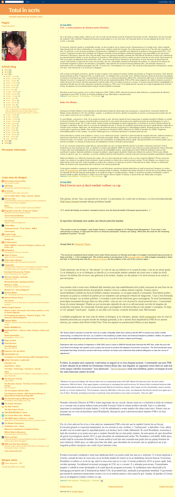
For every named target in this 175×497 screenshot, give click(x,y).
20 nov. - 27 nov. (12, 83)
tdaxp (6, 372)
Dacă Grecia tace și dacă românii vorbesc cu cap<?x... (23, 113)
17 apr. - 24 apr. (11, 115)
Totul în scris (24, 10)
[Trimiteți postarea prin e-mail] (102, 96)
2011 (6, 74)
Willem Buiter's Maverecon (15, 432)
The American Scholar (13, 379)
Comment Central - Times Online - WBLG (20, 228)
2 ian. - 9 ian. (10, 139)
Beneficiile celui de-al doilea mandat (17, 213)
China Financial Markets (14, 216)
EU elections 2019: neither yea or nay (17, 401)
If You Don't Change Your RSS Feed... (17, 287)
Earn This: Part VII (10, 348)
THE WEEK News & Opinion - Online (18, 418)
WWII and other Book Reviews (16, 444)
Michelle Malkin (10, 293)
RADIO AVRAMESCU (12, 327)
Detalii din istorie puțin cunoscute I (16, 193)
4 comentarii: (95, 480)
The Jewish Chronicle (13, 404)
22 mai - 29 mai (11, 107)
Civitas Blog (9, 225)
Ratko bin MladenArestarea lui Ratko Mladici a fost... (22, 111)
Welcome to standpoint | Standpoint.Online (21, 429)
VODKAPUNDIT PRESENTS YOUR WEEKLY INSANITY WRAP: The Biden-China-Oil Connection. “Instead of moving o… (26, 268)
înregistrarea (73, 170)
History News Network (13, 260)
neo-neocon (9, 301)
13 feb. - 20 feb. (11, 126)
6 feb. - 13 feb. (11, 128)
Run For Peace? (10, 388)
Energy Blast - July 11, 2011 (14, 337)
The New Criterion (11, 407)
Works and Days (10, 437)
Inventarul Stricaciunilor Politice (17, 272)
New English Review (12, 307)
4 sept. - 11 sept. (12, 94)
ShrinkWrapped (10, 346)
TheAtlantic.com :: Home (14, 426)
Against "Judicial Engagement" (15, 223)
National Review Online (13, 298)
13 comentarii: (96, 96)
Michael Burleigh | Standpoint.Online (19, 282)
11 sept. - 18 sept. (12, 92)
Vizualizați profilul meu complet (13, 467)
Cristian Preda (10, 234)
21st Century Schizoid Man (15, 181)
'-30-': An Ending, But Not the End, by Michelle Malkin (22, 295)
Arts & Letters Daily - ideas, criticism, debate (22, 196)
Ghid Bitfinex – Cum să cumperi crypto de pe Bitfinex (22, 208)
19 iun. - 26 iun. (11, 100)
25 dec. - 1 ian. (11, 76)
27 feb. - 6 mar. (11, 123)
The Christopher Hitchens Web (16, 391)
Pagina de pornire (116, 486)
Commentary (9, 231)
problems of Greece (99, 259)
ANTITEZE (8, 186)
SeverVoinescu (10, 343)
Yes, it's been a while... (12, 183)
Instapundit (8, 265)
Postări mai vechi (166, 486)
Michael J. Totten (11, 285)
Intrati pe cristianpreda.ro (13, 236)
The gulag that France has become (16, 252)
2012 (6, 72)
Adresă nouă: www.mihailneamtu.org (17, 188)
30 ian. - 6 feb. (11, 130)
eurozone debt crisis (136, 257)
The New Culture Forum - (14, 410)
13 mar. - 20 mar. (12, 121)
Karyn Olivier (8, 381)
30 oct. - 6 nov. (11, 87)
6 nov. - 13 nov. (11, 85)
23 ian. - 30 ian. (11, 132)
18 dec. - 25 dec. (12, 79)
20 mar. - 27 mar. (12, 119)
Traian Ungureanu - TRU (13, 463)
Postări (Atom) (77, 491)
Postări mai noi (66, 486)
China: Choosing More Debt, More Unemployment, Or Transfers (26, 218)
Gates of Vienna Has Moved (14, 257)
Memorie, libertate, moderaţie (16, 277)
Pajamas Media (10, 320)
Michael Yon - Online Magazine (16, 290)
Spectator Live (10, 363)
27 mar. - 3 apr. (11, 117)
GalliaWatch (9, 250)
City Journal (9, 221)
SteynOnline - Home (12, 366)
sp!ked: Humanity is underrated (16, 360)
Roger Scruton (10, 340)
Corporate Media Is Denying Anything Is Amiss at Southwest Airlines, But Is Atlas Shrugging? (25, 202)
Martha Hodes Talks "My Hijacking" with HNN (20, 262)
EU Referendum (10, 242)
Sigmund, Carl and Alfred (14, 351)
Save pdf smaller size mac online (15, 434)
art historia (8, 191)
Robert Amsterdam (11, 335)
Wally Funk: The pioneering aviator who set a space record (24, 420)
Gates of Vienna (10, 255)
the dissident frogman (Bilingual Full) (19, 399)
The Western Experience (14, 423)
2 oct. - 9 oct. (10, 89)
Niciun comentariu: (98, 176)
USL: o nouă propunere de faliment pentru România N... (23, 109)
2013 (6, 70)
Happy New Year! (10, 279)
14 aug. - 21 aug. (12, 96)
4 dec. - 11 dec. (11, 81)
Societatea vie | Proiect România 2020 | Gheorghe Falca (26, 357)
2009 (6, 143)
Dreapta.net (8, 239)
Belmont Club (9, 199)
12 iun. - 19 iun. (11, 103)
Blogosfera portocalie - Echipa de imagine (21, 211)
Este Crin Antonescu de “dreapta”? (16, 274)
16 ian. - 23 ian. (11, 134)
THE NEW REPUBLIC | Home (15, 412)
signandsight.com (11, 354)
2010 (6, 141)
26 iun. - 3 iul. (11, 98)
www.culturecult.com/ (13, 451)
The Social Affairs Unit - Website (17, 415)
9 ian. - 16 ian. (11, 137)
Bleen (6, 206)
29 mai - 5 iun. (11, 105)
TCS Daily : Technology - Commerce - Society (22, 369)
